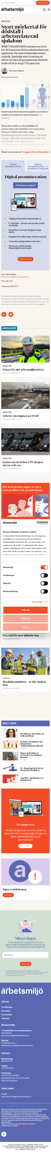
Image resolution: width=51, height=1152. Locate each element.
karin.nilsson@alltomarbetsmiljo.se (15, 277)
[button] (49, 9)
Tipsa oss (8, 895)
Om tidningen (6, 1007)
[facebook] (3, 314)
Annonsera (5, 1011)
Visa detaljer (37, 602)
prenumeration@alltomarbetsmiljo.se (16, 1097)
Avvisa (25, 627)
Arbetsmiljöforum (25, 1126)
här (23, 975)
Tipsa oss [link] (5, 1018)
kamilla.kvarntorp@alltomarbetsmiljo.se (17, 1046)
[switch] (44, 575)
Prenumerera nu (25, 259)
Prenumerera (43, 3)
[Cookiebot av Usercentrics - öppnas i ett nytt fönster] (36, 522)
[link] (3, 1134)
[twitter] (10, 314)
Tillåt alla (25, 610)
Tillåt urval (25, 618)
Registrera (26, 964)
